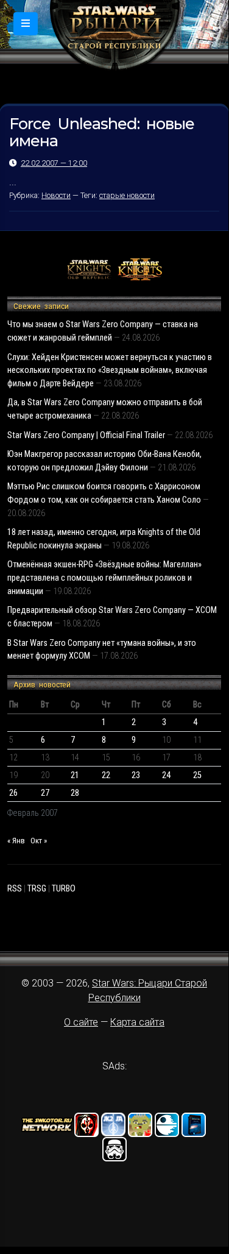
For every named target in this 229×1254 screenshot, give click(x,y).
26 (13, 793)
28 (75, 793)
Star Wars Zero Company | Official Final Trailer (86, 435)
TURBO (64, 889)
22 (106, 775)
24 (166, 775)
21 (75, 775)
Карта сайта (137, 1022)
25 (197, 775)
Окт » (38, 840)
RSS (14, 889)
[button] (25, 23)
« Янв (16, 840)
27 (45, 793)
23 (136, 775)
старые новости (127, 195)
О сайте (81, 1022)
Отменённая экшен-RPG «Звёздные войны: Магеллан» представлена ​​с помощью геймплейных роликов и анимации (104, 577)
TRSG (36, 889)
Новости (56, 195)
